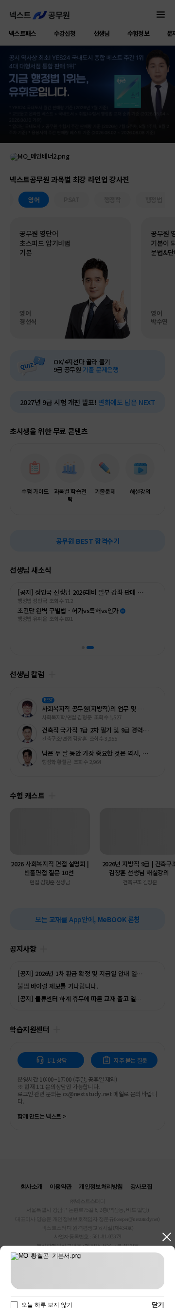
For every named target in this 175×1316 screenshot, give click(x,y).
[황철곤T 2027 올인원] (88, 1270)
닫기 (166, 1237)
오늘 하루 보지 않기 (46, 1304)
